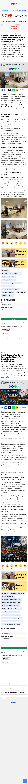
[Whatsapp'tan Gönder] (13, 90)
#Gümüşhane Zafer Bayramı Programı (11, 624)
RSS (5, 698)
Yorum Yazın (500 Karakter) (7, 307)
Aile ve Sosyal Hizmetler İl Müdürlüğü (12, 177)
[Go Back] (25, 781)
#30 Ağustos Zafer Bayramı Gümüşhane (11, 608)
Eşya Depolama (18, 683)
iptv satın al (11, 683)
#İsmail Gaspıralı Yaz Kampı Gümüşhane (11, 618)
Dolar (26, 15)
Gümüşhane (12, 21)
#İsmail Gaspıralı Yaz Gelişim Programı (11, 602)
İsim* (2, 302)
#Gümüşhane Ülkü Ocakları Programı (11, 615)
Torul (19, 692)
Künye (13, 10)
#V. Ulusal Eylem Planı (7, 286)
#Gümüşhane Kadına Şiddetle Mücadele (11, 283)
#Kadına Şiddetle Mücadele (8, 280)
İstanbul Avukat (4, 683)
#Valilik (4, 276)
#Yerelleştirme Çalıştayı (7, 295)
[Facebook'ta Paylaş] (5, 90)
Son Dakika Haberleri (18, 688)
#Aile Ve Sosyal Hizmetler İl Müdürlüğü (11, 273)
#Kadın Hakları (11, 276)
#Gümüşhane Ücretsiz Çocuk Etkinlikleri (11, 599)
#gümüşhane (5, 270)
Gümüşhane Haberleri (6, 33)
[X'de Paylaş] (9, 90)
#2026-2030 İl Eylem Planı (8, 292)
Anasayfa (5, 21)
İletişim (16, 10)
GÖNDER (14, 319)
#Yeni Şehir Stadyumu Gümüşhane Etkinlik (12, 621)
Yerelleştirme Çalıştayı (15, 107)
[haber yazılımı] (14, 702)
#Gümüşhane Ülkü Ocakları (17, 593)
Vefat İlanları (21, 21)
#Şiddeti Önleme (21, 292)
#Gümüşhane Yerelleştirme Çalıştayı (10, 289)
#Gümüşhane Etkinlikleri (8, 596)
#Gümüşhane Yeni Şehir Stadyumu (10, 611)
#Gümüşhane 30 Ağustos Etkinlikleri (10, 605)
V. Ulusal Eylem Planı (18, 126)
